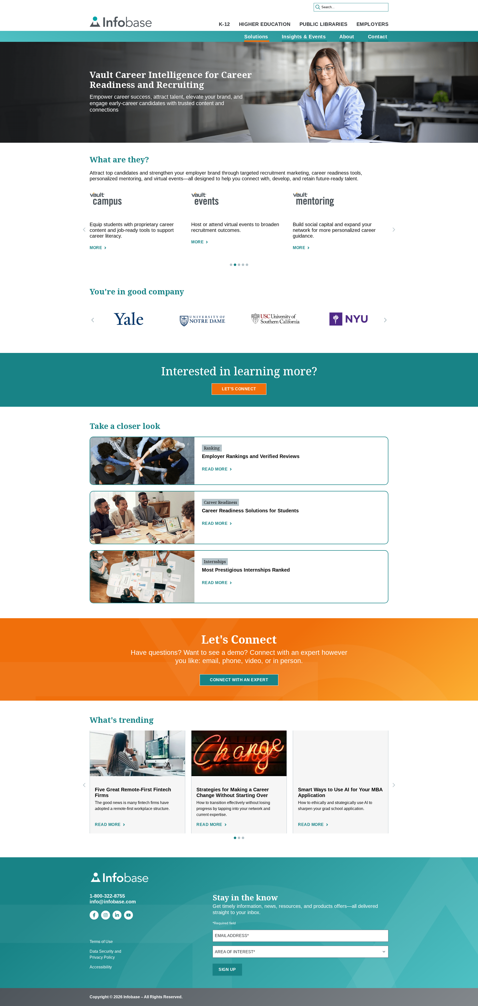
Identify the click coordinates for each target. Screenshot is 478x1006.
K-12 (224, 24)
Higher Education (265, 24)
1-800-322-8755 (107, 896)
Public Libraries (323, 24)
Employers (373, 24)
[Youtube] (128, 915)
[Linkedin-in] (117, 915)
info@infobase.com (113, 901)
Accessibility (101, 967)
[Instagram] (105, 915)
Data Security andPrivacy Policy (105, 954)
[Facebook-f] (94, 915)
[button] (394, 229)
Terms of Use (101, 941)
